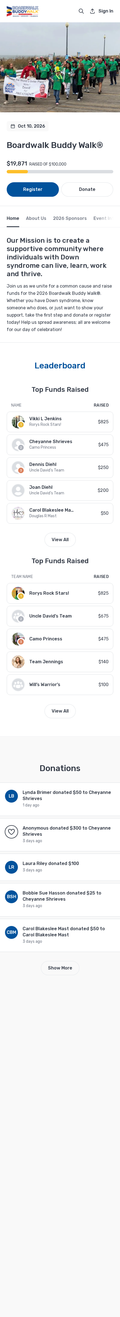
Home (13, 218)
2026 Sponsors (70, 218)
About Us (36, 218)
